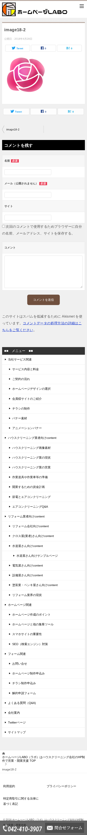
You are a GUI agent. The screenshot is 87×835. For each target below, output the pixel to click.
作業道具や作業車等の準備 (30, 477)
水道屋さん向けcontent (27, 546)
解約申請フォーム (24, 693)
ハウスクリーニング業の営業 (31, 467)
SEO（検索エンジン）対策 (30, 644)
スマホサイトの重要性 (27, 634)
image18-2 (13, 129)
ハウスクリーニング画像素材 (31, 447)
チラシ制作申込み (24, 683)
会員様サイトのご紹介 (27, 398)
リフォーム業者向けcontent (26, 516)
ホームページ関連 (20, 604)
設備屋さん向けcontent (27, 575)
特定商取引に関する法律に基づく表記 (21, 801)
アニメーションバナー (27, 428)
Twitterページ (17, 722)
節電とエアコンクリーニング (31, 497)
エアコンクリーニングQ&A (30, 506)
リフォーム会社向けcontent (30, 526)
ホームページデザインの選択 (31, 388)
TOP (43, 758)
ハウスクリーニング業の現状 (31, 457)
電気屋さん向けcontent (27, 565)
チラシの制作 (21, 408)
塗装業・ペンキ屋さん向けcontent (35, 585)
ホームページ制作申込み (28, 673)
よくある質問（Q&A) (22, 703)
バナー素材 (19, 418)
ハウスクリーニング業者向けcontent (32, 437)
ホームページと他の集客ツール (33, 624)
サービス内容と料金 (25, 369)
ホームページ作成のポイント (31, 614)
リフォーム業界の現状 (27, 595)
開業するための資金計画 (28, 487)
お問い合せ (19, 663)
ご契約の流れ (21, 379)
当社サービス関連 (20, 359)
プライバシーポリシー (61, 786)
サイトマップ (17, 732)
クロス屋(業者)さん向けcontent (33, 536)
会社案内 (14, 712)
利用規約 (9, 786)
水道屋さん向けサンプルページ (37, 555)
